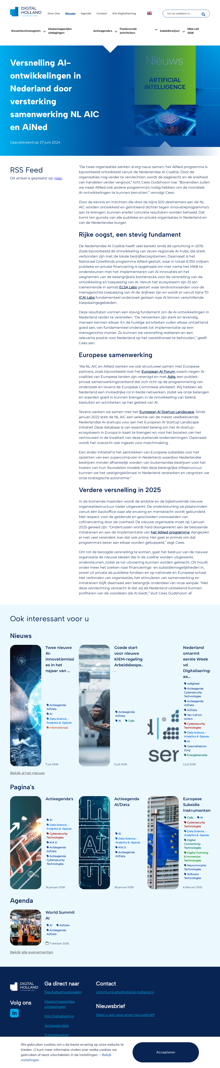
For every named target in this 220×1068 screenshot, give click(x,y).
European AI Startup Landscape (166, 412)
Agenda (86, 13)
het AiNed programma (170, 532)
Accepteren (165, 1052)
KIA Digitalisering (124, 13)
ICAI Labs (87, 297)
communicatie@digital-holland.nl (125, 992)
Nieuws (70, 13)
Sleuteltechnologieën (26, 30)
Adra (171, 377)
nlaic (58, 178)
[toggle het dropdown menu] (44, 31)
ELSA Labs (128, 287)
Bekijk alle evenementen (31, 952)
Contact (101, 13)
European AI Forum (158, 372)
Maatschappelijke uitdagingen (59, 1004)
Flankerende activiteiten (128, 30)
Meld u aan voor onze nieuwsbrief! (125, 1015)
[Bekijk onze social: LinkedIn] (14, 1013)
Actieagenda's (102, 30)
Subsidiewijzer (170, 30)
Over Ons (54, 13)
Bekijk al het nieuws (27, 773)
